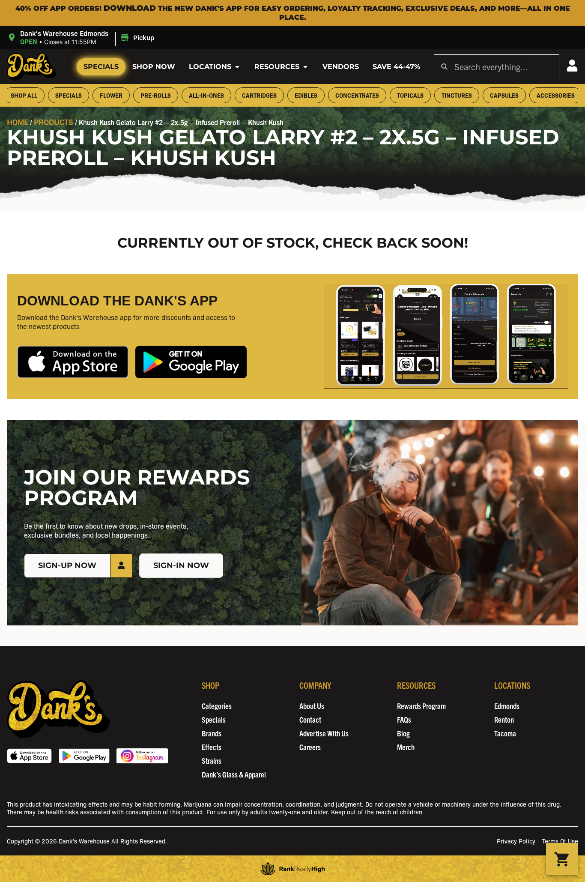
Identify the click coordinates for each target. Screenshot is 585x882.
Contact (310, 719)
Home (17, 122)
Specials (101, 67)
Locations (210, 67)
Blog (403, 733)
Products (53, 122)
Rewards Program (421, 706)
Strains (211, 760)
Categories (217, 706)
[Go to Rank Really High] (292, 868)
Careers (310, 747)
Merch (406, 747)
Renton (504, 719)
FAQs (404, 719)
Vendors (340, 67)
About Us (311, 706)
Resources (276, 67)
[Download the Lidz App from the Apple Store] (72, 362)
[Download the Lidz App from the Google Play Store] (191, 362)
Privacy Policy (516, 841)
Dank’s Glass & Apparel (234, 774)
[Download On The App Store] (29, 755)
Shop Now (153, 67)
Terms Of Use (560, 841)
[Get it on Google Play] (84, 755)
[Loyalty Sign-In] (572, 66)
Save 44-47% (396, 67)
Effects (211, 747)
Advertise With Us (324, 733)
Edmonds (506, 706)
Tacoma (505, 733)
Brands (211, 733)
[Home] (58, 709)
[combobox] (503, 67)
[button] (82, 37)
